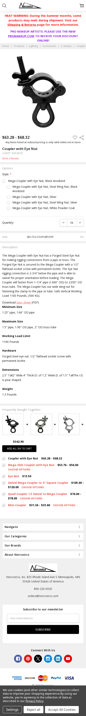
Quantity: (8, 222)
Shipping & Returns (22, 25)
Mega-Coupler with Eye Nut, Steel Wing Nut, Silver (44, 202)
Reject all (33, 709)
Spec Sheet (23, 302)
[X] (38, 659)
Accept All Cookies (62, 709)
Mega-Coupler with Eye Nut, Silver (34, 197)
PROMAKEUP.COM (21, 36)
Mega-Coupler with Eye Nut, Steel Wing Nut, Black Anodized (44, 189)
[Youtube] (68, 659)
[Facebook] (18, 659)
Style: (6, 174)
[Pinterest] (28, 659)
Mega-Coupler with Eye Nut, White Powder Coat (43, 208)
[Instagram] (48, 659)
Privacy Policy (34, 701)
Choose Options (19, 469)
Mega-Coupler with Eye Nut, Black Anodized (36, 181)
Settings (12, 709)
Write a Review (10, 158)
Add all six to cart (19, 448)
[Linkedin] (58, 659)
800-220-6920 (43, 589)
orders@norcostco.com (43, 596)
